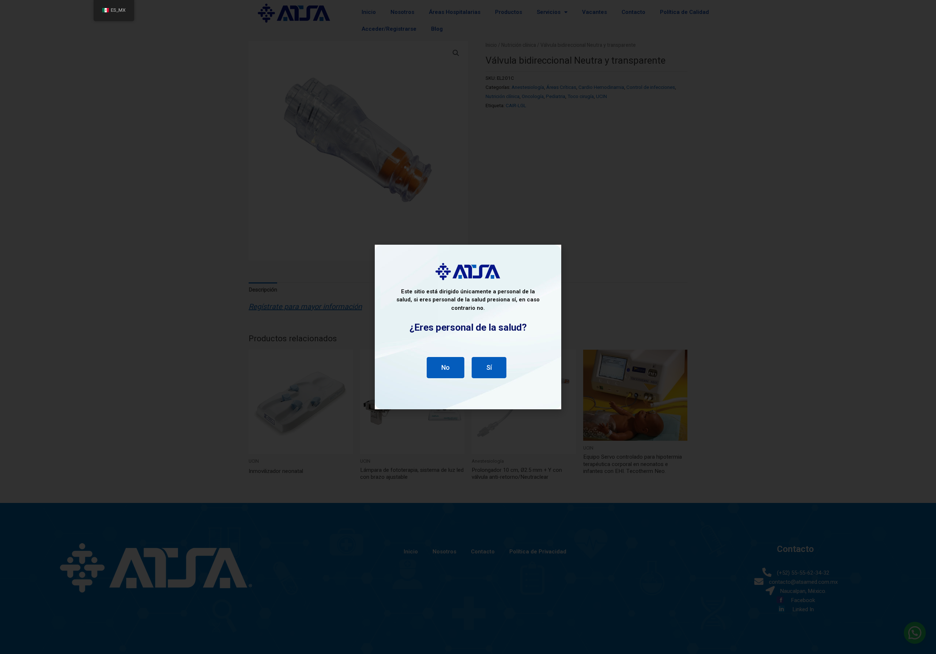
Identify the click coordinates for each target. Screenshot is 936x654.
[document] (468, 327)
